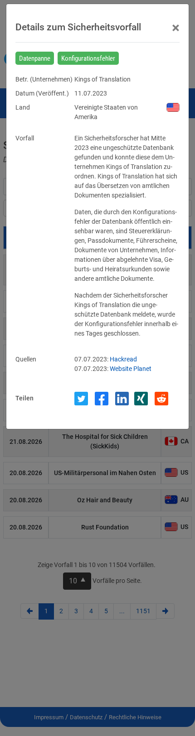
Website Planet (130, 368)
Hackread (123, 359)
